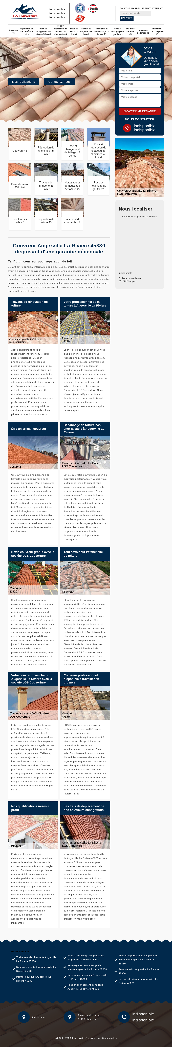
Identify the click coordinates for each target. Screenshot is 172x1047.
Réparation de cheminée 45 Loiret (26, 31)
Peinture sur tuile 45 (130, 31)
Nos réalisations (23, 81)
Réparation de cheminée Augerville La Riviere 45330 (88, 977)
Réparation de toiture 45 (143, 31)
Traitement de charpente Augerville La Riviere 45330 (36, 959)
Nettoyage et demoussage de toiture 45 (101, 31)
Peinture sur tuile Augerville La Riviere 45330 (33, 978)
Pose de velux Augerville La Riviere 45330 (139, 971)
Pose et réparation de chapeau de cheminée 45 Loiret (60, 31)
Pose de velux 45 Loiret (74, 31)
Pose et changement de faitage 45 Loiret (43, 31)
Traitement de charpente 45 (157, 31)
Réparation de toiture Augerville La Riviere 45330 (36, 969)
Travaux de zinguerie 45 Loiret (86, 31)
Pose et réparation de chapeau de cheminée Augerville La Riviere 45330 (138, 959)
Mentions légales (107, 1038)
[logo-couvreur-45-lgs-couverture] (24, 12)
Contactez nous (59, 81)
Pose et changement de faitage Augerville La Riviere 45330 (85, 986)
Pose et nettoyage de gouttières (117, 31)
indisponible (57, 9)
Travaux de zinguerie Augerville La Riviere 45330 (138, 981)
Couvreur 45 (13, 31)
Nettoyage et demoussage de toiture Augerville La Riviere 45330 (87, 967)
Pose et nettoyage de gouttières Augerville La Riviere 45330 (86, 957)
